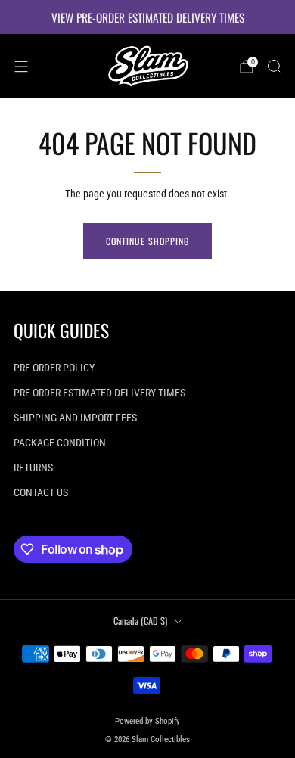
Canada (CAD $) (140, 621)
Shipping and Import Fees (75, 418)
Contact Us (41, 492)
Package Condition (60, 442)
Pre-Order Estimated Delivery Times (99, 393)
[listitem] (147, 17)
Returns (33, 467)
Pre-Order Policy (54, 368)
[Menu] (21, 66)
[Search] (273, 65)
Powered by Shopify (147, 721)
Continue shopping (147, 241)
